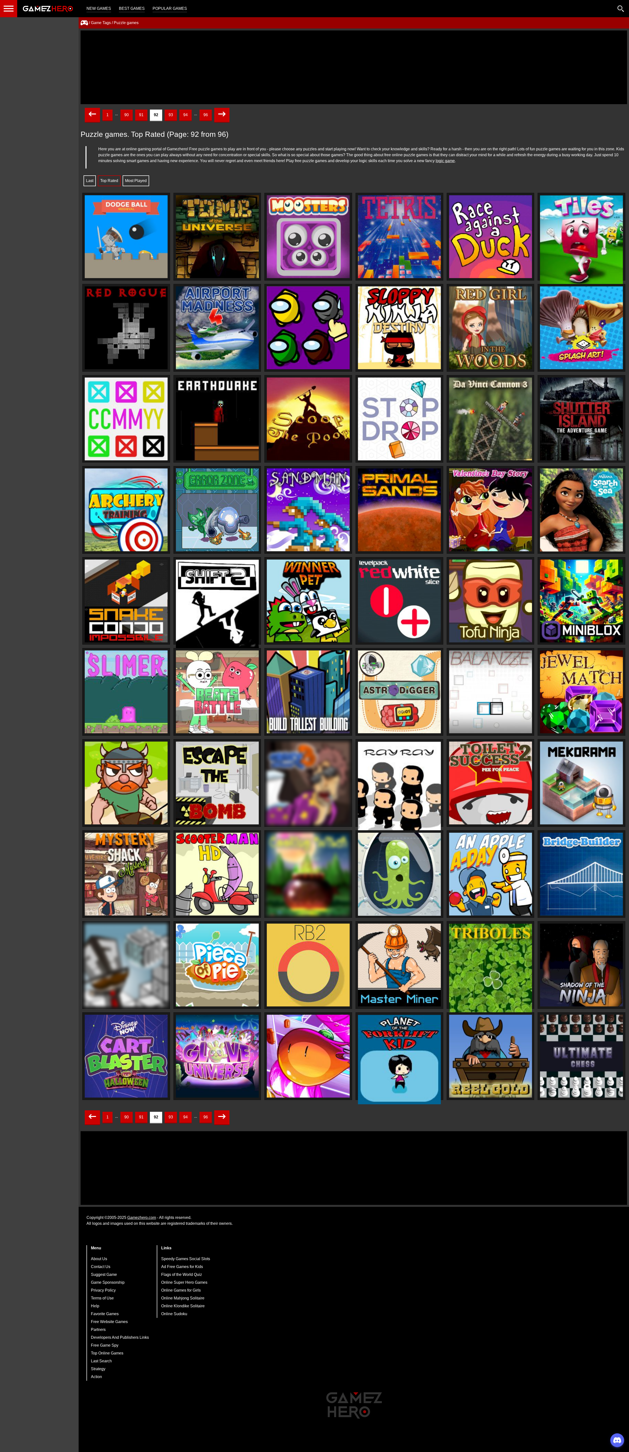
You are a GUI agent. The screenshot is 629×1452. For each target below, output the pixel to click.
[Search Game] (621, 9)
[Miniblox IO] (581, 601)
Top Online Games (107, 1353)
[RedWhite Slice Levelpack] (399, 601)
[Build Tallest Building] (308, 691)
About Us (99, 1259)
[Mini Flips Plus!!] (308, 1056)
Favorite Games (105, 1314)
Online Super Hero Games (184, 1282)
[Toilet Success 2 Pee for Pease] (490, 783)
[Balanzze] (490, 691)
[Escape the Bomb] (217, 783)
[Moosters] (308, 236)
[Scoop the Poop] (308, 419)
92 (156, 115)
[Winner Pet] (308, 601)
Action (96, 1377)
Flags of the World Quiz (181, 1274)
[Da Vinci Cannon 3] (490, 419)
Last (89, 181)
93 (171, 115)
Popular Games (170, 8)
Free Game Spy (104, 1345)
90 (126, 115)
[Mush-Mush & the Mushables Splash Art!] (581, 327)
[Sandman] (308, 509)
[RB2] (308, 965)
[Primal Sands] (399, 509)
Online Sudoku (174, 1314)
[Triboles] (490, 968)
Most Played (136, 181)
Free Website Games (109, 1322)
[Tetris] (399, 236)
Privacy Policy (103, 1290)
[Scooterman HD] (217, 874)
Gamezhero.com (141, 1217)
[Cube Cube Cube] (126, 965)
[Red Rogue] (126, 327)
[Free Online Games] (84, 23)
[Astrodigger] (399, 691)
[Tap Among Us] (308, 327)
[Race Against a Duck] (490, 236)
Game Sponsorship (108, 1282)
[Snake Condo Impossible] (126, 601)
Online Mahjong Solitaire (182, 1298)
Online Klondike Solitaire (183, 1306)
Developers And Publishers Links (120, 1337)
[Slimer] (126, 691)
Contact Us (100, 1267)
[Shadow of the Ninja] (581, 965)
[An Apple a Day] (490, 874)
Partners (98, 1329)
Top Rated (109, 181)
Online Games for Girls (181, 1290)
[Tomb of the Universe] (217, 236)
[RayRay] (399, 786)
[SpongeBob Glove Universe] (217, 1056)
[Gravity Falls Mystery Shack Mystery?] (126, 874)
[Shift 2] (217, 604)
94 (185, 115)
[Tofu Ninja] (490, 601)
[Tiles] (581, 240)
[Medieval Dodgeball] (126, 236)
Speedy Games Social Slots (185, 1259)
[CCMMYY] (126, 419)
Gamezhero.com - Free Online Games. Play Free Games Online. (48, 8)
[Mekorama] (581, 783)
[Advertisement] (353, 67)
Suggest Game (104, 1274)
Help (95, 1306)
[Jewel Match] (581, 691)
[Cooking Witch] (308, 874)
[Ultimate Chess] (581, 1056)
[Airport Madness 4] (217, 327)
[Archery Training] (126, 509)
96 (205, 115)
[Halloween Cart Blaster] (126, 1056)
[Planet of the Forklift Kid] (399, 1060)
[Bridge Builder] (581, 874)
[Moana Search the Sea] (581, 510)
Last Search (101, 1361)
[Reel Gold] (490, 1056)
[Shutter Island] (581, 419)
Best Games (132, 8)
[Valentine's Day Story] (490, 509)
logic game (445, 161)
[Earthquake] (217, 419)
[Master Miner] (399, 965)
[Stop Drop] (399, 419)
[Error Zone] (217, 509)
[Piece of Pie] (217, 965)
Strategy (98, 1369)
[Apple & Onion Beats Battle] (217, 691)
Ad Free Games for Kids (182, 1267)
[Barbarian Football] (126, 783)
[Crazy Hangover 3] (308, 783)
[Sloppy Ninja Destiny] (399, 327)
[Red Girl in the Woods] (490, 327)
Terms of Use (102, 1298)
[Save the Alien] (399, 874)
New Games (98, 8)
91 (141, 115)
